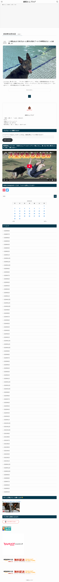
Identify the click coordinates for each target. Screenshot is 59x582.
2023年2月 (7, 375)
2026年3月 (7, 248)
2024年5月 (7, 323)
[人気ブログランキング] (11, 512)
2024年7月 (7, 316)
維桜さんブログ (29, 2)
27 (34, 216)
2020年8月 (7, 478)
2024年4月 (7, 327)
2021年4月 (7, 450)
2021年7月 (7, 440)
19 (29, 213)
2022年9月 (7, 392)
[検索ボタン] (57, 1)
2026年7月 (7, 234)
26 (29, 216)
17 (19, 213)
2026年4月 (7, 244)
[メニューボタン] (1, 1)
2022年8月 (7, 395)
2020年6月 (7, 485)
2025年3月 (7, 289)
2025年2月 (7, 292)
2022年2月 (7, 416)
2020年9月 (7, 474)
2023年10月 (7, 347)
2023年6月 (7, 361)
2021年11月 (7, 426)
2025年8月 (7, 272)
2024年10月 (7, 306)
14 (39, 211)
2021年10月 (7, 430)
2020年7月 (7, 481)
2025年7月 (7, 275)
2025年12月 (7, 258)
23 (14, 216)
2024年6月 (7, 320)
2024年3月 (7, 330)
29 (44, 216)
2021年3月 (7, 454)
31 (19, 218)
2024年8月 (7, 313)
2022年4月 (7, 409)
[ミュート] (52, 180)
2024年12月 (7, 299)
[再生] (4, 180)
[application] (29, 166)
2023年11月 (7, 344)
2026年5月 (7, 241)
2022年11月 (7, 385)
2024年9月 (7, 309)
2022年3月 (7, 413)
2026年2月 (7, 251)
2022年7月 (7, 399)
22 (44, 213)
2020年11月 (7, 467)
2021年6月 (7, 443)
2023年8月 (7, 354)
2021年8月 (7, 437)
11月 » (45, 221)
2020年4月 (7, 492)
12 (29, 211)
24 (19, 216)
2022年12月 (7, 382)
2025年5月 (7, 282)
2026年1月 (7, 255)
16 (14, 213)
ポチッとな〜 (7, 140)
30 (14, 218)
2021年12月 (7, 423)
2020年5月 (7, 488)
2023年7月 (7, 358)
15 (44, 211)
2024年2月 (7, 334)
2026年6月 (7, 237)
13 (34, 211)
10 (19, 211)
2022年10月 (7, 388)
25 (24, 216)
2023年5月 (7, 364)
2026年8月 (7, 230)
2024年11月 (7, 303)
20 (34, 213)
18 (24, 213)
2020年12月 (7, 464)
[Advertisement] (29, 16)
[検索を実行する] (55, 196)
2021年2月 (7, 457)
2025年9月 (7, 268)
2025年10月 (7, 265)
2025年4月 (7, 285)
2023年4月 (7, 368)
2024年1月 (7, 337)
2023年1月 (7, 378)
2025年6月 (7, 279)
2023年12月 (7, 340)
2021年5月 (7, 447)
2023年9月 (7, 351)
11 (24, 211)
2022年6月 (7, 402)
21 (39, 213)
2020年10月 (7, 471)
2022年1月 (7, 419)
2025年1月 (7, 296)
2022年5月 (7, 406)
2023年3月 (7, 371)
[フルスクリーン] (54, 180)
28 (39, 216)
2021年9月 (7, 433)
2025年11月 (7, 261)
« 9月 (13, 221)
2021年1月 (7, 461)
